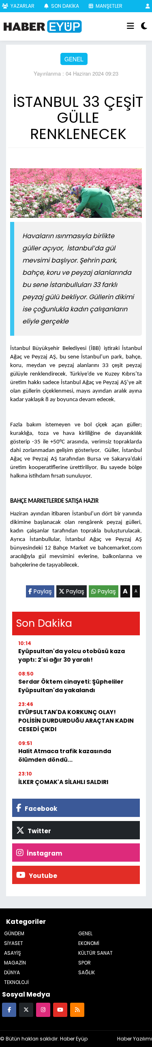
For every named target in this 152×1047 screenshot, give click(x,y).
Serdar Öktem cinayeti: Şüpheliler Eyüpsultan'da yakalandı (71, 686)
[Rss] (77, 1009)
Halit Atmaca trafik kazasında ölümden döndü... (64, 755)
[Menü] (130, 26)
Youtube (42, 875)
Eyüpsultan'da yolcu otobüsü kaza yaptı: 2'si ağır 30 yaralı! (71, 655)
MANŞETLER (108, 5)
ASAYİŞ (12, 952)
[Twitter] (26, 1009)
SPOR (84, 962)
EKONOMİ (88, 943)
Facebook (40, 808)
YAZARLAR (21, 5)
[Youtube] (60, 1009)
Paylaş (42, 591)
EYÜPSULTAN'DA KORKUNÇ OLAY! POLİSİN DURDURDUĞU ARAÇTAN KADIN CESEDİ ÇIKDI (76, 720)
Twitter (38, 831)
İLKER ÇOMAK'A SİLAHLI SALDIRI (63, 782)
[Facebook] (9, 1009)
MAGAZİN (15, 962)
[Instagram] (43, 1009)
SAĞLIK (86, 972)
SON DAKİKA (64, 5)
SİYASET (13, 943)
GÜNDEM (14, 933)
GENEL (73, 59)
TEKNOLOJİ (16, 982)
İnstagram (44, 853)
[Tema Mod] (144, 26)
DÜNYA (12, 972)
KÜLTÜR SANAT (95, 952)
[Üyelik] (148, 5)
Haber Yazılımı (134, 1038)
